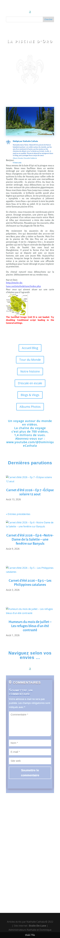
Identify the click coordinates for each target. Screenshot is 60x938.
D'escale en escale (30, 383)
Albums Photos (30, 407)
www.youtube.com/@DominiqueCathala (30, 444)
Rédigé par (18, 141)
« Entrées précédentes (18, 514)
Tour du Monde (30, 360)
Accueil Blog (30, 348)
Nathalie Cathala (30, 141)
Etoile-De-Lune (37, 925)
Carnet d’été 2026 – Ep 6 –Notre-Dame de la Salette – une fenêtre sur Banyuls (30, 539)
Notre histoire (30, 371)
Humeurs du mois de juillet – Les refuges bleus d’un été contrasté (30, 626)
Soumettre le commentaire (30, 773)
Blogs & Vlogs (30, 395)
